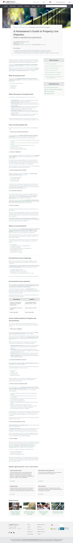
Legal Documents (41, 524)
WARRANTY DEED (50, 93)
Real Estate (13, 6)
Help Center (30, 531)
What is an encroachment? (52, 70)
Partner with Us (40, 529)
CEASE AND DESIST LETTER (52, 87)
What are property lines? (51, 64)
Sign (38, 6)
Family (33, 6)
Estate (5, 6)
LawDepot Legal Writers (25, 44)
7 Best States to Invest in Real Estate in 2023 (57, 512)
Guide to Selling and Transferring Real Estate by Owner (15, 513)
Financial (20, 6)
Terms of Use (25, 539)
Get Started (12, 481)
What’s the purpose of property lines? (54, 66)
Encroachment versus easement (53, 74)
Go (69, 6)
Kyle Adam (21, 43)
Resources (15, 27)
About (28, 526)
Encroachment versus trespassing (53, 72)
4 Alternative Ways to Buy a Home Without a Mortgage (29, 513)
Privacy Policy (31, 539)
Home (28, 524)
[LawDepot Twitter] (12, 532)
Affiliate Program (41, 531)
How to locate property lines (52, 68)
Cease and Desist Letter (32, 65)
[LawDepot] (9, 1)
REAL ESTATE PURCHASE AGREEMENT (54, 89)
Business (27, 6)
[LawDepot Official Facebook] (10, 532)
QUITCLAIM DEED (50, 91)
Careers (39, 534)
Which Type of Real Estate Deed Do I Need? (43, 513)
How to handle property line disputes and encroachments (54, 77)
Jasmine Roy (43, 44)
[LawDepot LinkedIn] (14, 532)
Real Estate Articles (23, 27)
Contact (29, 529)
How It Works (30, 534)
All (42, 6)
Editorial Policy (35, 539)
